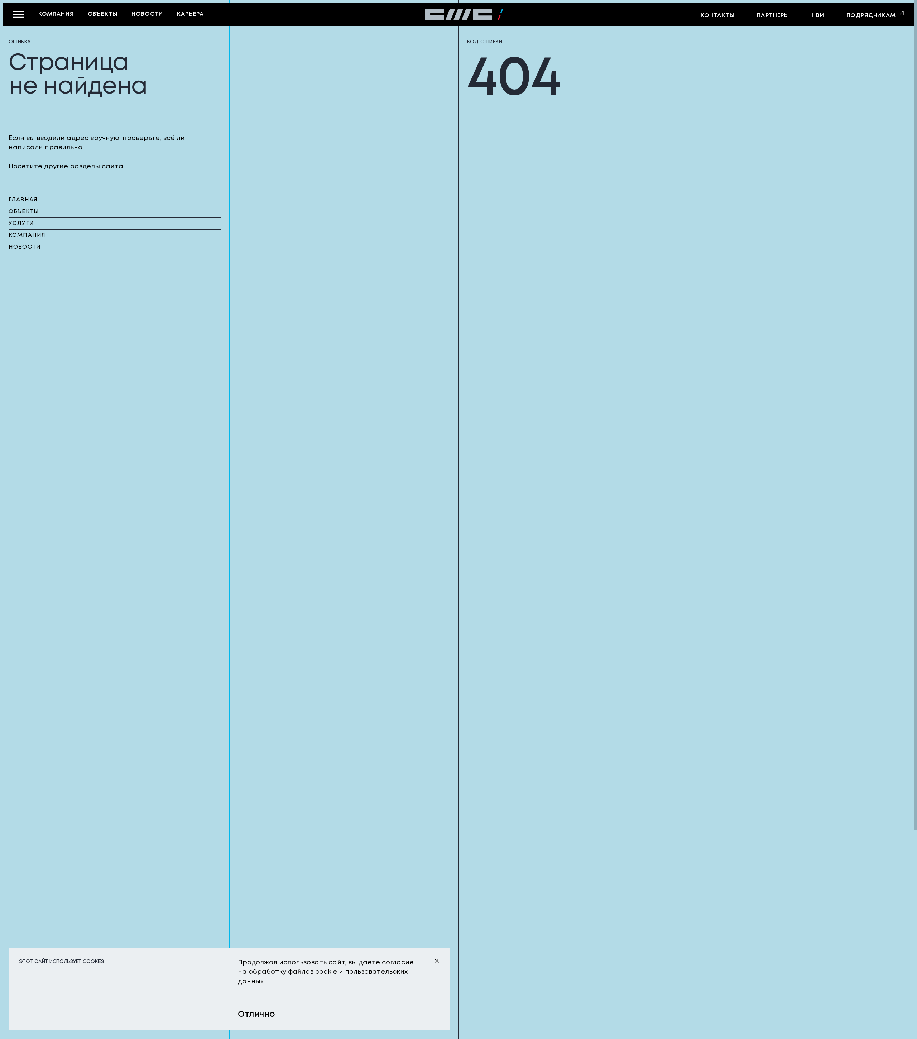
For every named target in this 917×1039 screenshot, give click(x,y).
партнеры (773, 15)
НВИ (818, 15)
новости (147, 14)
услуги (21, 223)
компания (56, 14)
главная (23, 199)
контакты (718, 15)
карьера (190, 14)
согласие (398, 963)
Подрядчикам (871, 15)
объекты (102, 14)
